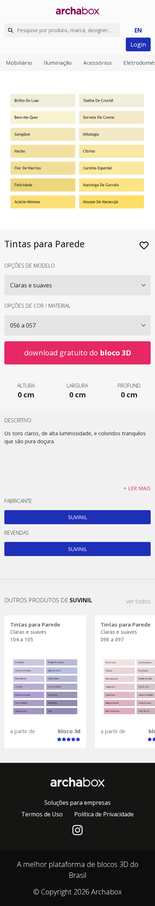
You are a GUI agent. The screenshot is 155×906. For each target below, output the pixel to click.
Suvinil (77, 517)
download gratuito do (77, 353)
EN (138, 30)
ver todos (138, 601)
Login (138, 44)
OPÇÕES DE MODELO (29, 265)
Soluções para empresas (77, 803)
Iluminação (58, 62)
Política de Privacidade (104, 814)
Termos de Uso (42, 814)
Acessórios (97, 62)
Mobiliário (19, 62)
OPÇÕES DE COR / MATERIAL (37, 305)
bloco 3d (69, 731)
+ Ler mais (137, 488)
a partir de (22, 731)
